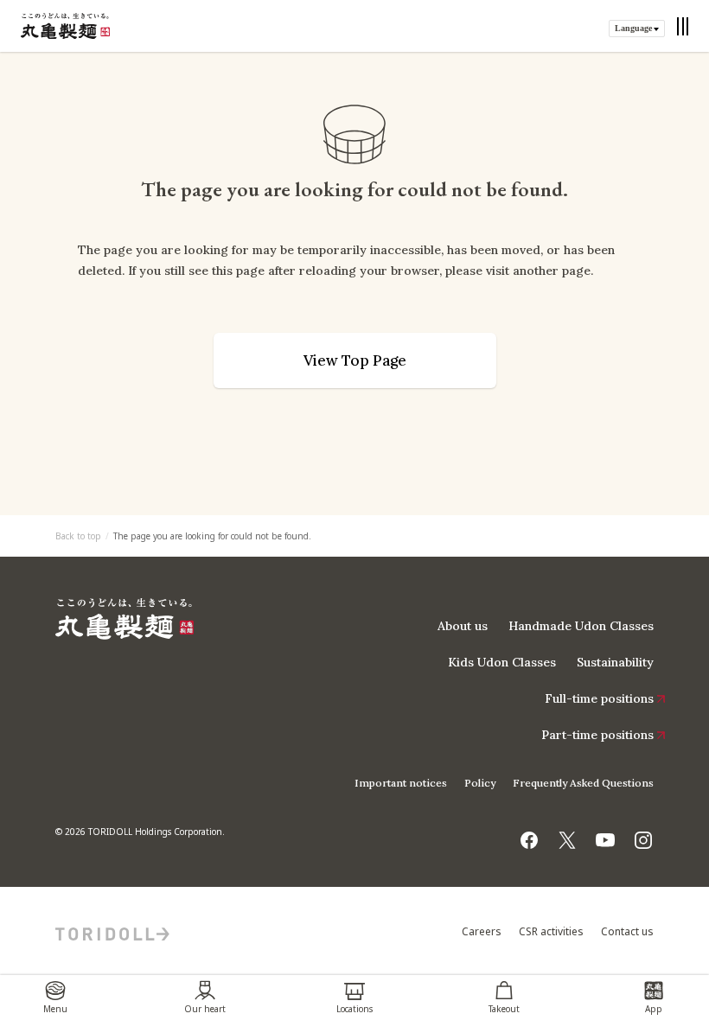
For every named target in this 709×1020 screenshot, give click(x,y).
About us (463, 626)
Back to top (78, 536)
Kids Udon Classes (502, 662)
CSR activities (551, 931)
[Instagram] (643, 835)
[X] (567, 835)
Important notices (400, 782)
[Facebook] (529, 835)
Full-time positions (599, 698)
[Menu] (682, 26)
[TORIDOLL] (112, 931)
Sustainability (615, 662)
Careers (481, 931)
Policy (479, 782)
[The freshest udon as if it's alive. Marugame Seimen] (65, 26)
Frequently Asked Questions (583, 782)
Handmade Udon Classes (581, 626)
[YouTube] (605, 835)
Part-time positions (597, 735)
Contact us (627, 931)
